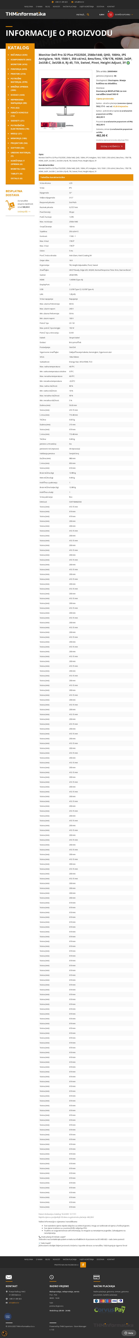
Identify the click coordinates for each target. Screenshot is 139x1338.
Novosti (56, 6)
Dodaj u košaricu (110, 146)
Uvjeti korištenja (87, 6)
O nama (39, 6)
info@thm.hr (79, 2)
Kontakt (111, 6)
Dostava (100, 6)
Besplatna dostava (14, 193)
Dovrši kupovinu (122, 14)
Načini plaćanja (70, 6)
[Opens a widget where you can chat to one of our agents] (128, 1333)
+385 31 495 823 (61, 2)
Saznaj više (22, 211)
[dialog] (4, 1333)
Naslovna (28, 6)
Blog (47, 6)
